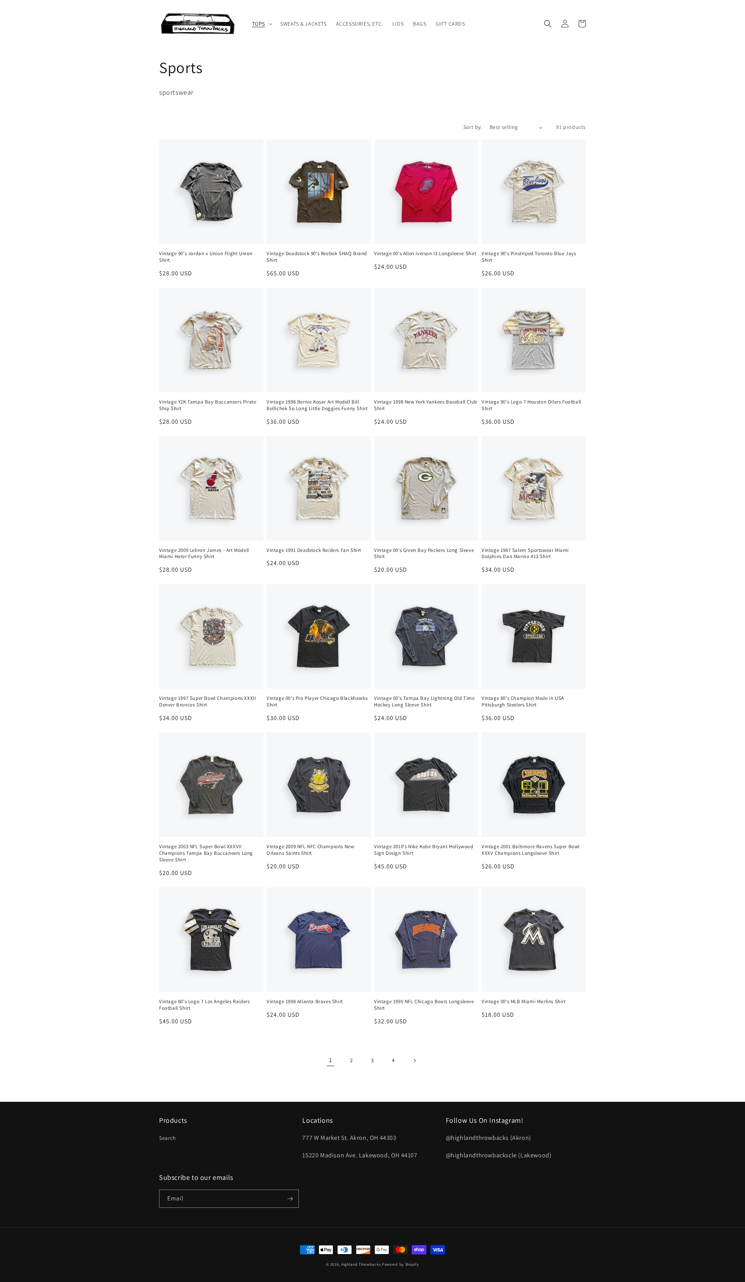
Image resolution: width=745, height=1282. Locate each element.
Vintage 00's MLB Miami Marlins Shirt (524, 1001)
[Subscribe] (289, 1199)
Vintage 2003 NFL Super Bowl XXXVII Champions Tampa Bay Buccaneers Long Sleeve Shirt (206, 853)
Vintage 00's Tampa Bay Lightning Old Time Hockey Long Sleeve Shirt (424, 701)
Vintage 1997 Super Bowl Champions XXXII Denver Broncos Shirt (207, 701)
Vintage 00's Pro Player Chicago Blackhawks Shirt (317, 701)
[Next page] (414, 1060)
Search (167, 1137)
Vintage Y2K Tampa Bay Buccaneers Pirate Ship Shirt (207, 405)
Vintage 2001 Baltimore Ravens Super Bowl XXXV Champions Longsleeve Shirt (531, 850)
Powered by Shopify (400, 1264)
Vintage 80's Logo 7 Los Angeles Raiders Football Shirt (204, 1004)
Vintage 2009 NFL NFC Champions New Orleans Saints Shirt (310, 850)
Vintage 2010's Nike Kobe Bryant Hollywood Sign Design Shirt (423, 850)
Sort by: (472, 127)
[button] (261, 24)
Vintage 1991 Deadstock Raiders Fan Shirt (314, 550)
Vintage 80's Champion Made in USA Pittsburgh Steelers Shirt (523, 701)
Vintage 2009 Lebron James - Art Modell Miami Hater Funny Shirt (204, 553)
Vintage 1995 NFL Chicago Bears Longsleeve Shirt (424, 1004)
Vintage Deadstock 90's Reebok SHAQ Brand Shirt (317, 256)
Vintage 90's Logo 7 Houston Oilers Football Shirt (531, 405)
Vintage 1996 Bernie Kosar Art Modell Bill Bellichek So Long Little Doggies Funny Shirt (317, 405)
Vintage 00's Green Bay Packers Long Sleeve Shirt (424, 553)
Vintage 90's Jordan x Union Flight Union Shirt (206, 256)
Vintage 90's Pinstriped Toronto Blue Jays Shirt (529, 256)
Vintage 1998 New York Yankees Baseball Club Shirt (425, 405)
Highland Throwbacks (361, 1264)
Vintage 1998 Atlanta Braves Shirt (305, 1001)
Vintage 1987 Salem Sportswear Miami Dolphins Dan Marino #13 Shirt (525, 553)
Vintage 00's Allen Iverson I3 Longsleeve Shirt (425, 253)
